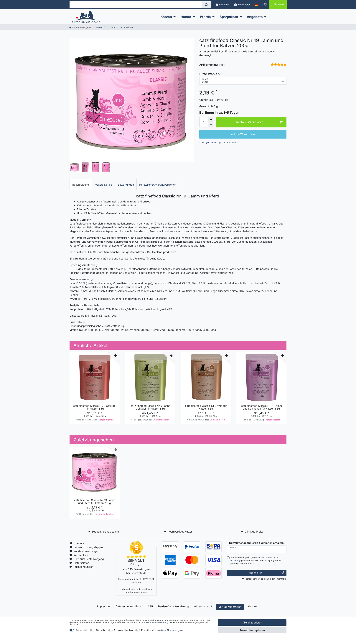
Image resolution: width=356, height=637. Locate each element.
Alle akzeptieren (252, 622)
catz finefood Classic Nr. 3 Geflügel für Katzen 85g (94, 407)
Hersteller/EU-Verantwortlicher (157, 184)
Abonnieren (255, 572)
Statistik (100, 630)
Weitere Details (103, 184)
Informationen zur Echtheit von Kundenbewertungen (136, 591)
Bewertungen (126, 184)
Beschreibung (80, 184)
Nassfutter (111, 27)
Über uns (79, 543)
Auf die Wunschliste (243, 134)
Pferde (205, 17)
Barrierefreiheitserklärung (173, 606)
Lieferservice (81, 562)
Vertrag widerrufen (230, 606)
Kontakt (252, 606)
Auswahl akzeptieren (252, 630)
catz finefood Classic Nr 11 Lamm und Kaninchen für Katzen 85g (261, 407)
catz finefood (126, 27)
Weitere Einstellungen (170, 630)
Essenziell (81, 630)
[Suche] (206, 4)
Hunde (186, 17)
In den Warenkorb (249, 122)
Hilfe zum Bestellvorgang (89, 559)
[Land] (256, 4)
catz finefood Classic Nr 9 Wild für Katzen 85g (206, 407)
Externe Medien (123, 630)
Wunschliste (81, 555)
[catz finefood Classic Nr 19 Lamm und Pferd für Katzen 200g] (132, 100)
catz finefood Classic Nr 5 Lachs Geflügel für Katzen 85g (150, 407)
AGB (150, 606)
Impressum (104, 606)
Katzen (166, 17)
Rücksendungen (83, 566)
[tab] (81, 184)
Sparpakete (229, 17)
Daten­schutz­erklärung (129, 606)
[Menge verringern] (210, 124)
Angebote (255, 17)
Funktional (147, 630)
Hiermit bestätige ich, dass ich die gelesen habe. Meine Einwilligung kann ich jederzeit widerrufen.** (256, 560)
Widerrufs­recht (203, 606)
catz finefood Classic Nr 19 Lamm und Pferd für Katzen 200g (94, 501)
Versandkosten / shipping (89, 547)
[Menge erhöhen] (210, 119)
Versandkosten (229, 142)
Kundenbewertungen (86, 551)
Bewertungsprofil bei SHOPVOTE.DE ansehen (136, 580)
